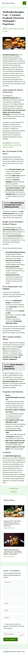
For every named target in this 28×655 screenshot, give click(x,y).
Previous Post (14, 488)
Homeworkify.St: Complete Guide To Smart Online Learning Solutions (12, 145)
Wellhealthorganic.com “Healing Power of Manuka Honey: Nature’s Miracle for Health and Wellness (13, 551)
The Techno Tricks (8, 3)
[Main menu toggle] (24, 3)
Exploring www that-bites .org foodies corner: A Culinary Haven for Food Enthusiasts (12, 523)
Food (13, 528)
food (21, 73)
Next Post (14, 491)
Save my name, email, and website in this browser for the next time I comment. (13, 626)
